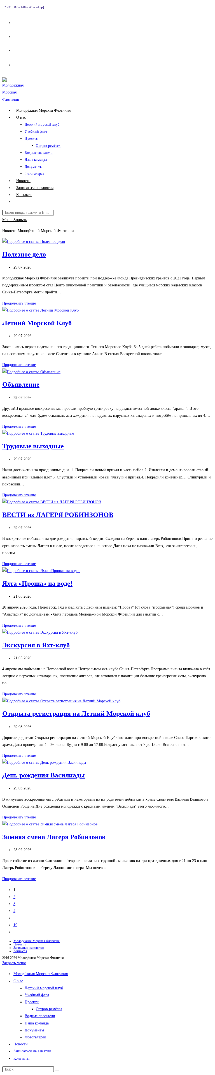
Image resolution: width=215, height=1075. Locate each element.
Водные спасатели (40, 1016)
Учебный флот (37, 995)
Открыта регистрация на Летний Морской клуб (76, 713)
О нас (18, 981)
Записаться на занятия (28, 948)
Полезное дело (24, 254)
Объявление (20, 384)
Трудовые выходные (33, 446)
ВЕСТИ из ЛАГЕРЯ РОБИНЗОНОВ (57, 514)
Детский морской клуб (44, 988)
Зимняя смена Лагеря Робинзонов (54, 837)
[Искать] (57, 1070)
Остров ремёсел (49, 1009)
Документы (34, 1030)
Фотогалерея (35, 1037)
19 (15, 925)
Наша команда (37, 1023)
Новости (19, 944)
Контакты (20, 951)
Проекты (32, 1002)
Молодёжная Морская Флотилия (36, 941)
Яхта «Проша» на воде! (37, 583)
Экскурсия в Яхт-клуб (36, 645)
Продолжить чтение (19, 303)
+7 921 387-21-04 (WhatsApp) (23, 7)
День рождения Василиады (43, 775)
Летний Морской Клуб (37, 323)
